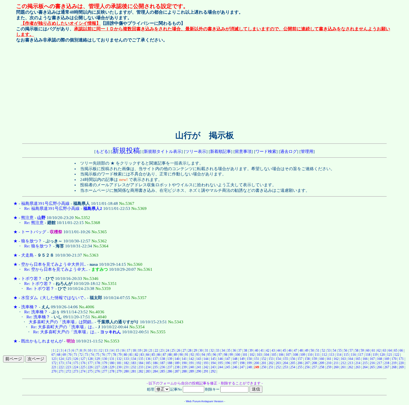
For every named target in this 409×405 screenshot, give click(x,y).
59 (362, 350)
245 (227, 367)
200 (256, 363)
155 (285, 359)
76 (103, 355)
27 (184, 350)
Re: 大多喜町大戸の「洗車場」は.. (62, 327)
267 (386, 367)
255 (299, 367)
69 (64, 355)
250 (263, 367)
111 (317, 355)
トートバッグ (33, 232)
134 (133, 359)
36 (234, 350)
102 (252, 355)
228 (104, 367)
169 (386, 359)
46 (290, 350)
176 (82, 363)
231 (126, 367)
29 (195, 350)
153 (271, 359)
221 (53, 367)
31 (206, 350)
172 (53, 363)
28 (189, 350)
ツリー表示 (195, 151)
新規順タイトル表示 (162, 151)
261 (343, 367)
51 (317, 350)
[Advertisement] (157, 85)
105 (273, 355)
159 (314, 359)
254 (292, 367)
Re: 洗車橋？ (36, 312)
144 (205, 359)
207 (307, 363)
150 (249, 359)
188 (169, 363)
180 (111, 363)
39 (251, 350)
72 (81, 355)
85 (153, 355)
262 (350, 367)
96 (214, 355)
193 (205, 363)
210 (328, 363)
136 (148, 359)
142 (191, 359)
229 (111, 367)
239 (184, 367)
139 (169, 359)
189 (176, 363)
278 (111, 371)
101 (244, 355)
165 (357, 359)
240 (191, 367)
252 (278, 367)
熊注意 (27, 217)
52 (323, 350)
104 (266, 355)
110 (309, 355)
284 (155, 371)
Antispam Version (212, 401)
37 (240, 350)
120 (382, 355)
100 (237, 355)
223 (68, 367)
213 (350, 363)
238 (176, 367)
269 (401, 367)
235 (155, 367)
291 (205, 371)
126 (75, 359)
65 (395, 350)
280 (126, 371)
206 (299, 363)
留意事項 (243, 151)
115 (346, 355)
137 (155, 359)
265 (372, 367)
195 (220, 363)
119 (375, 355)
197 (234, 363)
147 (227, 359)
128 (90, 359)
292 (213, 371)
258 (321, 367)
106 (281, 355)
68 (58, 355)
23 (162, 350)
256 (307, 367)
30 (201, 350)
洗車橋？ (29, 307)
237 (169, 367)
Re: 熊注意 (34, 222)
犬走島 (27, 255)
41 (262, 350)
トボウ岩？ (31, 278)
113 (331, 355)
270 (53, 371)
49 (306, 350)
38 (245, 350)
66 (401, 350)
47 (295, 350)
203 (278, 363)
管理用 (307, 151)
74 (92, 355)
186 (155, 363)
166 (365, 359)
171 (401, 359)
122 (396, 355)
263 (357, 367)
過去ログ (288, 151)
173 (61, 363)
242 (205, 367)
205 (292, 363)
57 (351, 350)
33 (217, 350)
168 (379, 359)
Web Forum (193, 401)
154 (278, 359)
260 (336, 367)
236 (162, 367)
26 (178, 350)
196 (227, 363)
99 (231, 355)
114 (338, 355)
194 (213, 363)
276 (97, 371)
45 (284, 350)
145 (213, 359)
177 (90, 363)
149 (242, 359)
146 (220, 359)
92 (192, 355)
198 (242, 363)
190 (184, 363)
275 (90, 371)
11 (95, 350)
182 (126, 363)
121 (389, 355)
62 (379, 350)
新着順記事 (220, 151)
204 (285, 363)
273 (75, 371)
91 (186, 355)
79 (120, 355)
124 (61, 359)
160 (321, 359)
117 (360, 355)
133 (126, 359)
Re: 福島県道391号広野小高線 (52, 208)
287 (176, 371)
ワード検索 (265, 151)
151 (256, 359)
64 (390, 350)
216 (372, 363)
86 (159, 355)
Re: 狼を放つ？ (38, 246)
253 (285, 367)
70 (70, 355)
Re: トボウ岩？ (38, 283)
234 (148, 367)
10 (89, 350)
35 (228, 350)
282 (140, 371)
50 (312, 350)
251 (271, 367)
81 (131, 355)
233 (140, 367)
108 (295, 355)
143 (198, 359)
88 (170, 355)
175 (75, 363)
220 (401, 363)
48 (301, 350)
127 (82, 359)
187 (162, 363)
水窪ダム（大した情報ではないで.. (53, 297)
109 (302, 355)
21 (150, 350)
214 (357, 363)
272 (68, 371)
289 (191, 371)
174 (68, 363)
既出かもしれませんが (42, 341)
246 (234, 367)
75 (97, 355)
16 (123, 350)
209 (321, 363)
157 (299, 359)
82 (136, 355)
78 (114, 355)
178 (97, 363)
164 (350, 359)
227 (97, 367)
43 (273, 350)
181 (119, 363)
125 (68, 359)
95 (209, 355)
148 (234, 359)
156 (292, 359)
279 (119, 371)
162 (336, 359)
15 (117, 350)
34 (223, 350)
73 (86, 355)
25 (173, 350)
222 (61, 367)
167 (372, 359)
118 (367, 355)
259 (328, 367)
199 (249, 363)
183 (133, 363)
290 (198, 371)
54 (334, 350)
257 (314, 367)
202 (271, 363)
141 (184, 359)
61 (373, 350)
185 (148, 363)
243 (213, 367)
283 (148, 371)
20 (145, 350)
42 (267, 350)
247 (242, 367)
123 (53, 359)
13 (106, 350)
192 (198, 363)
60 (367, 350)
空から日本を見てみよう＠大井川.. (53, 264)
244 (220, 367)
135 (140, 359)
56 (345, 350)
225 (82, 367)
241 (198, 367)
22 (156, 350)
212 (343, 363)
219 (393, 363)
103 (259, 355)
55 (340, 350)
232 (133, 367)
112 (324, 355)
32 (212, 350)
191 (191, 363)
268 (393, 367)
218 (386, 363)
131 (111, 359)
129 (97, 359)
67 (53, 355)
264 (365, 367)
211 (336, 363)
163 (343, 359)
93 (197, 355)
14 (112, 350)
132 (119, 359)
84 (147, 355)
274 (82, 371)
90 (181, 355)
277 (104, 371)
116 (353, 355)
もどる (102, 151)
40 (256, 350)
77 (108, 355)
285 (162, 371)
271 (61, 371)
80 (125, 355)
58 (356, 350)
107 (288, 355)
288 (184, 371)
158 (307, 359)
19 (139, 350)
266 (379, 367)
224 (75, 367)
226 (90, 367)
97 (220, 355)
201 (263, 363)
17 (128, 350)
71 (75, 355)
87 (164, 355)
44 (278, 350)
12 (100, 350)
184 (140, 363)
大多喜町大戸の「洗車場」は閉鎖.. (61, 322)
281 (133, 371)
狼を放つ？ (31, 241)
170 (393, 359)
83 (142, 355)
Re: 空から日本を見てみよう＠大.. (56, 269)
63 (384, 350)
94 (203, 355)
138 (162, 359)
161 (328, 359)
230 (119, 367)
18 (134, 350)
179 (104, 363)
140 (176, 359)
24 (167, 350)
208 (314, 363)
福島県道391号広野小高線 (45, 203)
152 (263, 359)
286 (169, 371)
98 (225, 355)
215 (365, 363)
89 (175, 355)
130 (104, 359)
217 (379, 363)
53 (329, 350)
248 (249, 367)
